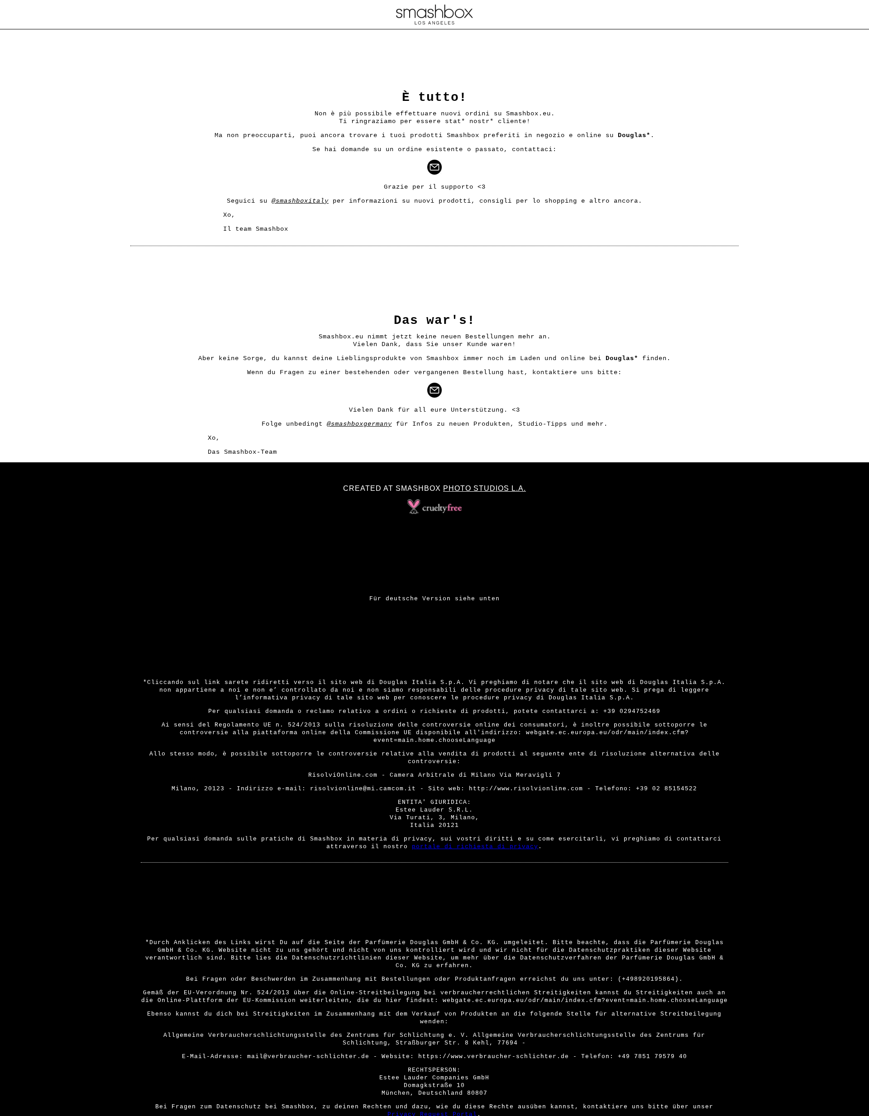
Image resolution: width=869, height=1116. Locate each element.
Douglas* (634, 135)
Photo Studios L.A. (484, 488)
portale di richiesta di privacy (475, 846)
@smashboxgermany (359, 423)
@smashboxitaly (300, 200)
